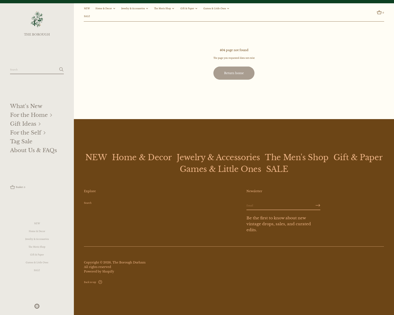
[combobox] (33, 69)
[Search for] (61, 69)
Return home (234, 73)
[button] (37, 69)
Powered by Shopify (99, 271)
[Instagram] (36, 306)
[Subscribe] (317, 205)
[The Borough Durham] (37, 19)
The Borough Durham (128, 262)
